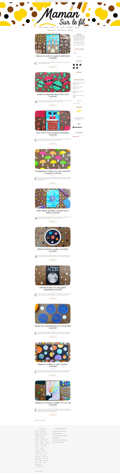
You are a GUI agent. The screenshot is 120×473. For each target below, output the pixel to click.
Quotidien (77, 27)
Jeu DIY (36, 454)
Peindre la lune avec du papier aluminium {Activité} (53, 288)
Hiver (42, 452)
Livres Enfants (38, 456)
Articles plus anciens (40, 420)
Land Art (44, 454)
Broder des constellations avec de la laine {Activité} (53, 327)
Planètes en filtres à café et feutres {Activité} (53, 365)
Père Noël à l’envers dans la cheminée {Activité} (52, 133)
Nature (43, 458)
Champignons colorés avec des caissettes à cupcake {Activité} (53, 172)
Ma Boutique (44, 1)
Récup (41, 462)
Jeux (57, 27)
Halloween (37, 452)
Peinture (41, 460)
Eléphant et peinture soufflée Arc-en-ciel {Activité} (53, 403)
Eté (45, 446)
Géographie (37, 450)
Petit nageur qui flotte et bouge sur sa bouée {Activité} (53, 211)
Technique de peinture (39, 466)
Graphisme (41, 448)
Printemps (46, 460)
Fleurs (36, 448)
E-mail (75, 52)
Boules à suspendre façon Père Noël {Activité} (52, 95)
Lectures (62, 27)
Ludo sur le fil (45, 456)
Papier (36, 460)
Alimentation (43, 431)
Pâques (36, 462)
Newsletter (57, 1)
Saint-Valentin (38, 464)
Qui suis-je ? (40, 1)
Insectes (46, 452)
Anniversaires (70, 27)
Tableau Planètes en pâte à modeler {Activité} (52, 250)
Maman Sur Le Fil (55, 431)
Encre (42, 446)
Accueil (36, 1)
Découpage (37, 446)
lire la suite (52, 66)
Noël (48, 458)
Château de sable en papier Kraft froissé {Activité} (52, 57)
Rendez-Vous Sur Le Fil (50, 1)
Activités (52, 27)
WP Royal (41, 471)
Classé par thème (51, 30)
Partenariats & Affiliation (64, 1)
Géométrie (43, 450)
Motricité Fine (38, 458)
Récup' (45, 462)
